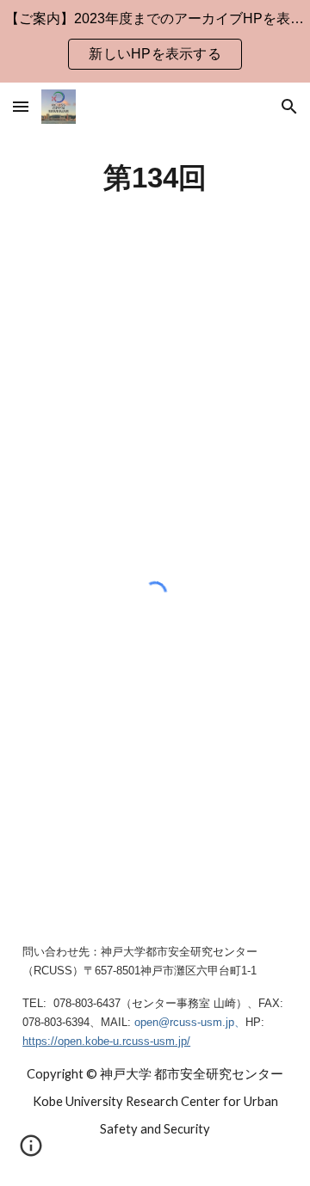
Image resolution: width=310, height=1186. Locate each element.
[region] (155, 41)
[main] (155, 178)
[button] (20, 106)
